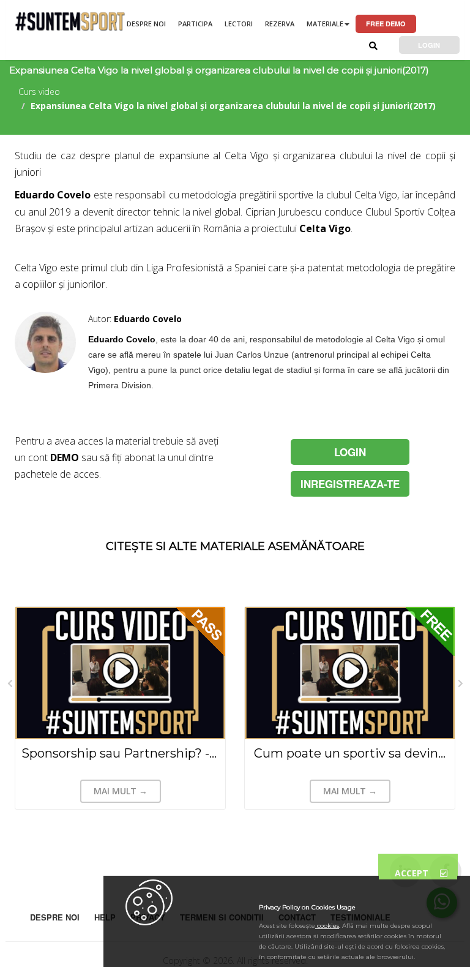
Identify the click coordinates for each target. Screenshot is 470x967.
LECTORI (239, 23)
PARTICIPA (195, 23)
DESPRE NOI (146, 23)
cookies (327, 926)
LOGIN (429, 45)
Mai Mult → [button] (120, 791)
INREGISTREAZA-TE (350, 483)
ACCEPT (413, 873)
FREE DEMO (386, 23)
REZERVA (279, 23)
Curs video (39, 91)
